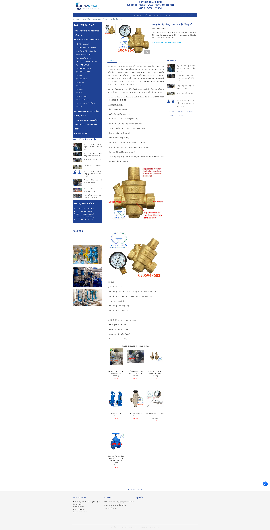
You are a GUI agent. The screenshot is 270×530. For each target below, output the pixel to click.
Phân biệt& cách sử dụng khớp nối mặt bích (93, 196)
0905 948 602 (80, 509)
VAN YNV (79, 86)
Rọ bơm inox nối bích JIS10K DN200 (116, 372)
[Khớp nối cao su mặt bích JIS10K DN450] (135, 356)
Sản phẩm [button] (157, 15)
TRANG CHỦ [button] (137, 15)
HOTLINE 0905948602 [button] (185, 15)
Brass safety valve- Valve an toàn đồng (155, 372)
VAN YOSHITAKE (81, 79)
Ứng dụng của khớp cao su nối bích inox (93, 160)
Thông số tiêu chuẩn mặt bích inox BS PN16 (93, 190)
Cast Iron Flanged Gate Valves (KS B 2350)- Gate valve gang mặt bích (116, 459)
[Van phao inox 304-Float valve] (155, 398)
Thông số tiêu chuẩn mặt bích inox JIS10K (93, 181)
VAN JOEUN (80, 82)
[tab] (112, 60)
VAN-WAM (79, 107)
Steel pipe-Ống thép (80, 133)
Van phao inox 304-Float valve (155, 415)
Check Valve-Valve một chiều (86, 51)
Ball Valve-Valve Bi (82, 44)
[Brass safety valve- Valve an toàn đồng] (155, 356)
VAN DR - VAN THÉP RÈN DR (85, 103)
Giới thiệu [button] (147, 15)
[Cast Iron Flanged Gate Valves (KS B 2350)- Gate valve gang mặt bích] (116, 441)
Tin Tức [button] (168, 15)
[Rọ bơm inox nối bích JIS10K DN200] (116, 356)
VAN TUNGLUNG (81, 96)
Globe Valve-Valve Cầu (83, 58)
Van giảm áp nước (135, 414)
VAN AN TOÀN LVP (82, 100)
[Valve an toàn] (116, 398)
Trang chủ (77, 19)
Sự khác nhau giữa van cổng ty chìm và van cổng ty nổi (93, 173)
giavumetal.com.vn (81, 512)
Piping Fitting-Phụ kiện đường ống (86, 120)
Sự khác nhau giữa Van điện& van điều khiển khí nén (93, 146)
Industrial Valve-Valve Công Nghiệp (86, 40)
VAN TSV (79, 93)
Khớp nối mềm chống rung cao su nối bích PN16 (93, 154)
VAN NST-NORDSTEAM (83, 72)
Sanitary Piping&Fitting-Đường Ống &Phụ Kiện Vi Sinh (86, 113)
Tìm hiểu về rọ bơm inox (92, 166)
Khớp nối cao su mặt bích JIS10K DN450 (135, 372)
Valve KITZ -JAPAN (82, 65)
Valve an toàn (116, 414)
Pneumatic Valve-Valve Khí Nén (86, 62)
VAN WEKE (79, 89)
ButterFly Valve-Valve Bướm (86, 48)
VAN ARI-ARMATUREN (83, 69)
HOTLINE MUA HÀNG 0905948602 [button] (167, 42)
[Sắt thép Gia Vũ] (88, 7)
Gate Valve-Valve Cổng (83, 55)
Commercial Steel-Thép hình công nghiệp (85, 127)
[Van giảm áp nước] (135, 398)
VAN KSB (79, 75)
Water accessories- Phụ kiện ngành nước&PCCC (86, 33)
